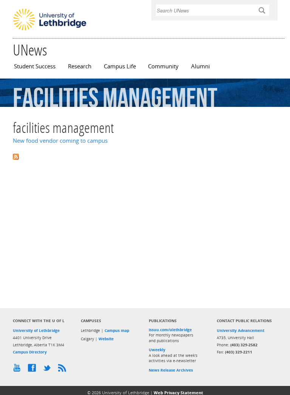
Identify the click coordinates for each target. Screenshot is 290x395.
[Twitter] (48, 369)
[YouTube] (18, 369)
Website (106, 338)
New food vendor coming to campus (60, 141)
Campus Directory (30, 352)
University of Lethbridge (36, 330)
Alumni (200, 66)
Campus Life (120, 66)
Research (79, 66)
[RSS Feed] (63, 369)
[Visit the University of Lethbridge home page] (49, 29)
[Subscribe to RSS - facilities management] (145, 156)
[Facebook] (33, 369)
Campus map (117, 330)
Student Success (35, 66)
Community (163, 66)
